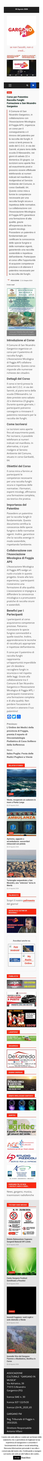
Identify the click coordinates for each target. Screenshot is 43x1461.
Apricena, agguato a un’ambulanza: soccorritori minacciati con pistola (21, 822)
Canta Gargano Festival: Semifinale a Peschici (21, 1261)
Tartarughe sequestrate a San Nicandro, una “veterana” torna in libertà (21, 863)
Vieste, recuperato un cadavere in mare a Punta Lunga (21, 783)
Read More (25, 1458)
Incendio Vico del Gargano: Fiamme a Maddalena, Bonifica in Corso (21, 1339)
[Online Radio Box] (14, 959)
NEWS (9, 92)
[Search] (27, 85)
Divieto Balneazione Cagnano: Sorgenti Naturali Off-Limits (21, 1222)
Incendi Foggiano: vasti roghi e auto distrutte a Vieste (21, 1300)
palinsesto (29, 900)
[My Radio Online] (28, 959)
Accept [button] (17, 1458)
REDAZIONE (14, 280)
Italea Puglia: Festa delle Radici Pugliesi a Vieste (20, 753)
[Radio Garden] (28, 948)
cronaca (11, 1233)
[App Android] (14, 948)
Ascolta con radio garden (33, 85)
